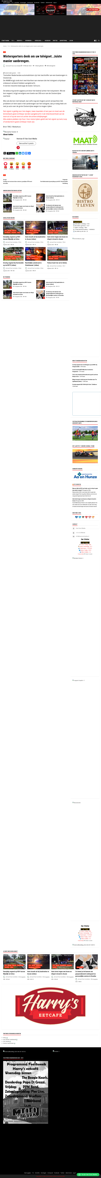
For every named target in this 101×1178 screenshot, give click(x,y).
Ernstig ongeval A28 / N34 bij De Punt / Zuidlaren (84, 384)
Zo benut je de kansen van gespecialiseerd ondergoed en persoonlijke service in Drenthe (40, 208)
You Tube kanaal (93, 9)
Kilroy (5, 1037)
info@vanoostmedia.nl (82, 536)
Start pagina (6, 2)
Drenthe (17, 2)
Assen (31, 230)
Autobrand (37, 230)
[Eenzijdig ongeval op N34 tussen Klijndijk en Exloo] (13, 228)
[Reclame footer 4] (10, 132)
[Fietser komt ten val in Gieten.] (57, 254)
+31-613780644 (80, 533)
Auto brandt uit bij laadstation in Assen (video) (40, 198)
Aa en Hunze (55, 256)
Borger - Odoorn (12, 230)
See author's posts (26, 143)
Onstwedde (8, 258)
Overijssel (30, 2)
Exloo (18, 232)
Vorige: (17, 181)
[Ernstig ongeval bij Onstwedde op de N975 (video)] (13, 254)
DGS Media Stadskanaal (9, 1039)
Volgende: (54, 181)
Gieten (56, 258)
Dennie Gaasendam (8, 1043)
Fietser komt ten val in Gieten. (57, 263)
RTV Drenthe (77, 484)
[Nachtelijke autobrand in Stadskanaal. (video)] (35, 254)
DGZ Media (6, 1041)
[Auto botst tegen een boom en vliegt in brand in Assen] (57, 228)
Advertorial (49, 2)
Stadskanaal (35, 258)
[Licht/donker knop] (95, 40)
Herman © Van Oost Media (12, 65)
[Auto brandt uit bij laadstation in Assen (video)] (35, 228)
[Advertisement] (50, 27)
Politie (56, 232)
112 (12, 2)
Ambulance (62, 256)
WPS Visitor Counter (88, 554)
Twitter (42, 2)
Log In (55, 2)
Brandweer (7, 232)
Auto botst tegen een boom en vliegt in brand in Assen (7, 208)
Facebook (36, 2)
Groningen (23, 2)
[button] (98, 40)
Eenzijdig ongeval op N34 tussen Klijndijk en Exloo (7, 198)
